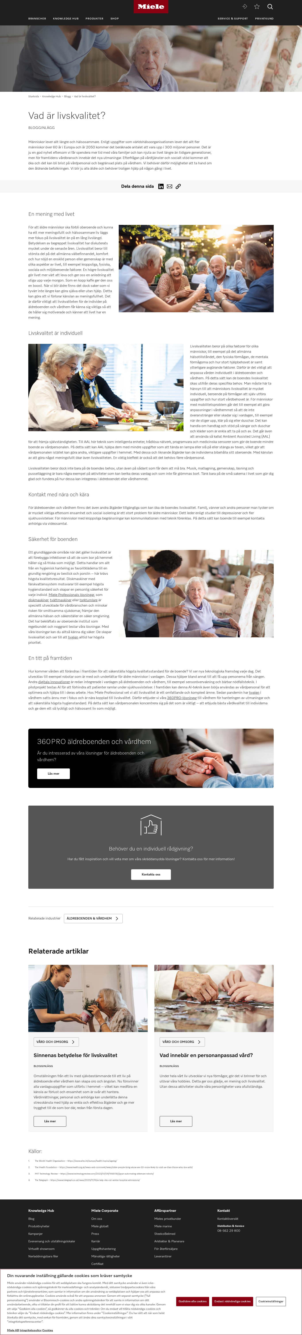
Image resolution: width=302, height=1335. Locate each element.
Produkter (94, 18)
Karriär (95, 1241)
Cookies (47, 1330)
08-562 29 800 (228, 1230)
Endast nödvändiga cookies (232, 1301)
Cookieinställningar (270, 1301)
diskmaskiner (38, 600)
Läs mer (176, 1121)
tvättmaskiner (60, 600)
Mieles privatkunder (167, 1218)
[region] (151, 1302)
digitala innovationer (54, 682)
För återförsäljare (166, 1249)
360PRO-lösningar (182, 698)
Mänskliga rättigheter (105, 1256)
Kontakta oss (151, 874)
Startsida (33, 96)
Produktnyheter (39, 1226)
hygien (73, 637)
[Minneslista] (257, 7)
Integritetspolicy (31, 1330)
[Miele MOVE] (244, 7)
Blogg (67, 96)
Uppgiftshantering (103, 1249)
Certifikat (97, 1264)
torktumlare (88, 600)
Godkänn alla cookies (193, 1301)
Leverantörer (163, 1256)
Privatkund (264, 18)
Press (95, 1233)
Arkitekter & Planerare (169, 1241)
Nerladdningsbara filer (43, 1256)
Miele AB (13, 1330)
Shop (115, 18)
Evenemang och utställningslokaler (51, 1241)
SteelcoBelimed (164, 1233)
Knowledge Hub (65, 18)
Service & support (233, 18)
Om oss (96, 1218)
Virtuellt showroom (41, 1249)
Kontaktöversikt (227, 1218)
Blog (31, 1218)
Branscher (37, 18)
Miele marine (163, 1226)
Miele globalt (100, 1226)
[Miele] (151, 6)
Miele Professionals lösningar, (72, 595)
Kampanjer (35, 1233)
